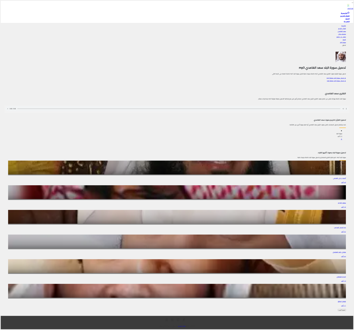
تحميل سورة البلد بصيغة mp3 (335, 78)
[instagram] (352, 8)
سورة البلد (343, 42)
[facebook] (348, 8)
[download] (341, 139)
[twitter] (349, 8)
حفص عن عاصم (341, 36)
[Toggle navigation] (352, 2)
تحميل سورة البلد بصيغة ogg (335, 80)
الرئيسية (343, 25)
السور (344, 39)
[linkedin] (172, 319)
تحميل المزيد (342, 310)
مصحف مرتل (342, 34)
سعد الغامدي (342, 31)
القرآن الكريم (342, 28)
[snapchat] (351, 8)
